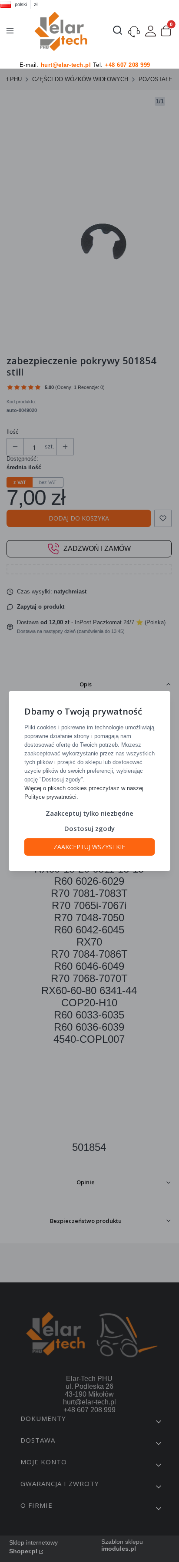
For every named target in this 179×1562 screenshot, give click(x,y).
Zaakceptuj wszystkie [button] (89, 847)
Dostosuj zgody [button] (89, 828)
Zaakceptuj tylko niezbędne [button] (89, 813)
